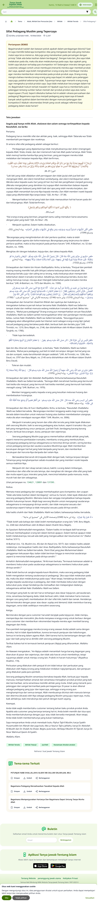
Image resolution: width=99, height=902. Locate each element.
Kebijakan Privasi (70, 878)
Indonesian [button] (87, 5)
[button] (15, 778)
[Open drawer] (96, 5)
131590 (50, 482)
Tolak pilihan (21, 898)
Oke (6, 898)
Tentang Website (28, 878)
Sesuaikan (89, 898)
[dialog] (48, 893)
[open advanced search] (87, 12)
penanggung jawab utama (49, 878)
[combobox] (44, 11)
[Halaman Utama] (11, 21)
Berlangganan (65, 840)
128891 (38, 482)
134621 (30, 482)
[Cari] (95, 11)
